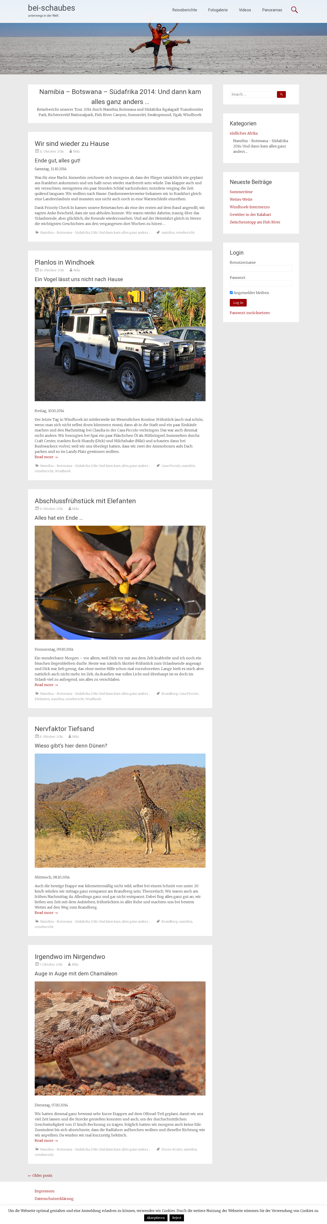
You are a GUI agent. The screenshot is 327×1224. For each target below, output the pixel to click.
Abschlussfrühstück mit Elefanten (85, 501)
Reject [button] (176, 1218)
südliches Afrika (244, 133)
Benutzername (243, 262)
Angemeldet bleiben (251, 292)
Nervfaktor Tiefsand (64, 729)
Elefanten (42, 699)
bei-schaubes (51, 8)
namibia (167, 233)
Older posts (40, 1175)
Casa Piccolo (171, 466)
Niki (76, 151)
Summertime (241, 192)
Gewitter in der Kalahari (250, 214)
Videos (245, 10)
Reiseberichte (184, 10)
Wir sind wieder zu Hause (72, 143)
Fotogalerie (218, 10)
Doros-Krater (171, 1149)
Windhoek (63, 471)
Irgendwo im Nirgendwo (70, 956)
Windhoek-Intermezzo (250, 207)
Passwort (237, 277)
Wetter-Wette (241, 199)
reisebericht (185, 233)
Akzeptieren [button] (156, 1218)
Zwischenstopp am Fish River (255, 222)
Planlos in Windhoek (65, 262)
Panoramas (272, 10)
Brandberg (169, 694)
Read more (46, 457)
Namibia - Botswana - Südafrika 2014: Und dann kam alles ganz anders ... (95, 233)
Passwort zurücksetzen (250, 313)
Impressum (44, 1191)
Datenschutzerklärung (54, 1198)
